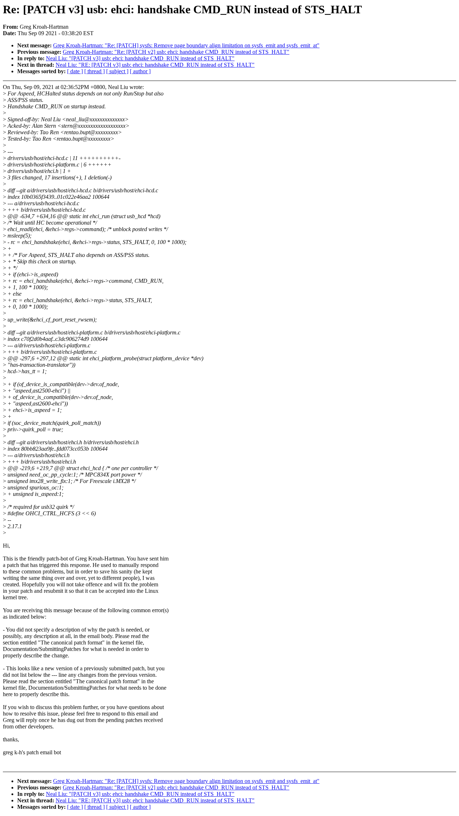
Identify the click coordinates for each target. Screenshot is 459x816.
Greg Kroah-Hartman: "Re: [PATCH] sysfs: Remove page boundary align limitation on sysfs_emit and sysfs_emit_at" (186, 45)
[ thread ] (94, 71)
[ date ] (75, 71)
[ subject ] (117, 71)
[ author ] (140, 71)
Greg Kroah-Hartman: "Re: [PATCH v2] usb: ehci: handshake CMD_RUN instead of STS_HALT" (176, 52)
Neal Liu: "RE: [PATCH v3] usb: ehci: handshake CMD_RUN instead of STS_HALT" (155, 65)
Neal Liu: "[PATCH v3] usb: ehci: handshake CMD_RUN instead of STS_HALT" (140, 58)
